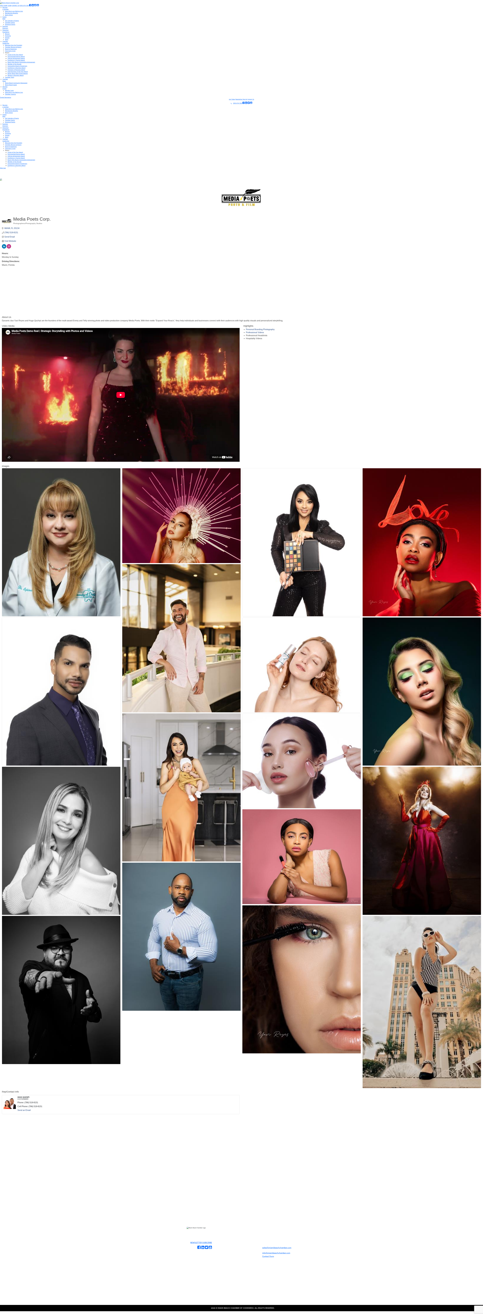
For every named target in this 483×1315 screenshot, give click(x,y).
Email (17, 1208)
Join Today (232, 99)
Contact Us (251, 99)
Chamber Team (9, 77)
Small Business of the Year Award (18, 71)
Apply (6, 39)
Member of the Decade (14, 64)
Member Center (241, 1246)
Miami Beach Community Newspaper (16, 83)
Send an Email (24, 1110)
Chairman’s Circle (10, 51)
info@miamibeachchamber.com (276, 1252)
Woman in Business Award (16, 75)
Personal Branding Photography (260, 329)
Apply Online (9, 15)
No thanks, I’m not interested (52, 1231)
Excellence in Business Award (16, 68)
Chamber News (241, 1243)
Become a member (217, 1234)
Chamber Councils (10, 94)
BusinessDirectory (5, 27)
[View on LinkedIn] (4, 248)
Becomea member (6, 8)
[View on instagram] (9, 248)
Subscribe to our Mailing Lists (14, 11)
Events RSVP (216, 1237)
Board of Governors (11, 49)
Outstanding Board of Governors (17, 66)
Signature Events (10, 24)
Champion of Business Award (16, 70)
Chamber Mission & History (13, 47)
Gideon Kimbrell (193, 1262)
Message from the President (13, 45)
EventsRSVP (5, 18)
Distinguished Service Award (16, 56)
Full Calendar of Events (12, 21)
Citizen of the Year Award (15, 54)
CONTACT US (15, 5)
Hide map (3, 168)
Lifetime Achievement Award (16, 58)
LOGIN (9, 5)
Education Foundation (242, 1237)
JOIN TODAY (3, 5)
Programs (8, 36)
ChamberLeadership (6, 42)
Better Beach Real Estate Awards (18, 73)
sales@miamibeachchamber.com (276, 1247)
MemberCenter (5, 87)
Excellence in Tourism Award (16, 60)
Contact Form (268, 1256)
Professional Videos (255, 332)
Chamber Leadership (242, 1240)
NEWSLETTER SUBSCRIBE (201, 1242)
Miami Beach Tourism (242, 1234)
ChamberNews (5, 80)
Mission (7, 34)
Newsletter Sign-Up (241, 99)
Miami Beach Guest (11, 85)
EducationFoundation (6, 31)
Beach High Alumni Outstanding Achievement (21, 62)
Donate (7, 38)
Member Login (9, 90)
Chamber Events (10, 22)
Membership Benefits (11, 13)
